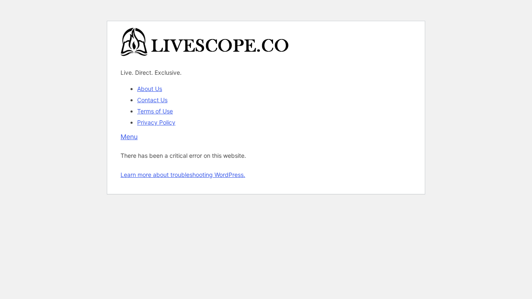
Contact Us (152, 99)
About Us (149, 88)
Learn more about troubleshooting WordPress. (183, 174)
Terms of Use (155, 111)
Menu (129, 136)
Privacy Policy (156, 122)
